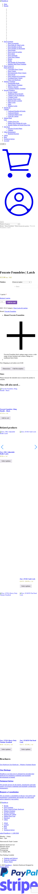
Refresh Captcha (5, 298)
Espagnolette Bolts (13, 83)
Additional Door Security (15, 94)
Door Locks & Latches (15, 52)
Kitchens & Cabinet (10, 814)
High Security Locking (15, 101)
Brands (6, 6)
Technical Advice (9, 139)
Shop (5, 4)
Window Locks (12, 106)
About (6, 823)
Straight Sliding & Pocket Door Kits (19, 125)
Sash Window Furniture (15, 85)
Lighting (10, 130)
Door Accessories (13, 43)
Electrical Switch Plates (15, 128)
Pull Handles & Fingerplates (16, 62)
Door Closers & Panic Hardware (9, 66)
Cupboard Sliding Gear (15, 114)
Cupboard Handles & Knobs (16, 111)
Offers (6, 135)
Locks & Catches (13, 116)
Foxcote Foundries (10, 311)
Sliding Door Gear (9, 816)
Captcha (3, 294)
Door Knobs (11, 50)
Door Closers (12, 71)
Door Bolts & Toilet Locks (16, 45)
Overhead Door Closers (15, 78)
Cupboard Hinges (13, 113)
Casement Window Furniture (17, 88)
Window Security (13, 87)
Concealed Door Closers (15, 69)
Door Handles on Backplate (16, 48)
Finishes (3, 282)
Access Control (12, 92)
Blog (5, 137)
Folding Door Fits (13, 121)
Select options (6, 461)
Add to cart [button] (5, 418)
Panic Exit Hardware (14, 80)
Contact (6, 825)
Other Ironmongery (10, 132)
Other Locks (11, 102)
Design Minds (4, 867)
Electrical (7, 127)
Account (6, 141)
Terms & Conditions (10, 860)
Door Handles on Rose (15, 47)
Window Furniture (9, 81)
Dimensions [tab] (6, 368)
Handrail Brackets (13, 134)
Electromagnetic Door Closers (17, 73)
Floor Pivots (11, 74)
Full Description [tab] (18, 368)
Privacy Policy (8, 862)
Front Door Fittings (14, 57)
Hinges (10, 59)
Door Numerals (12, 55)
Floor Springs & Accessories (16, 76)
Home (2, 226)
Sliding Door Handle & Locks (17, 123)
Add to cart (11, 302)
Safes (9, 104)
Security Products (9, 90)
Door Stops (11, 54)
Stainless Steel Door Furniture (17, 64)
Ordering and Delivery (11, 858)
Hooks (10, 61)
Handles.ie (8, 865)
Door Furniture (8, 41)
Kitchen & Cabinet (7, 108)
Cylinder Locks (12, 97)
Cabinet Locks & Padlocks (16, 95)
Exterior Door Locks (14, 99)
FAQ (5, 828)
